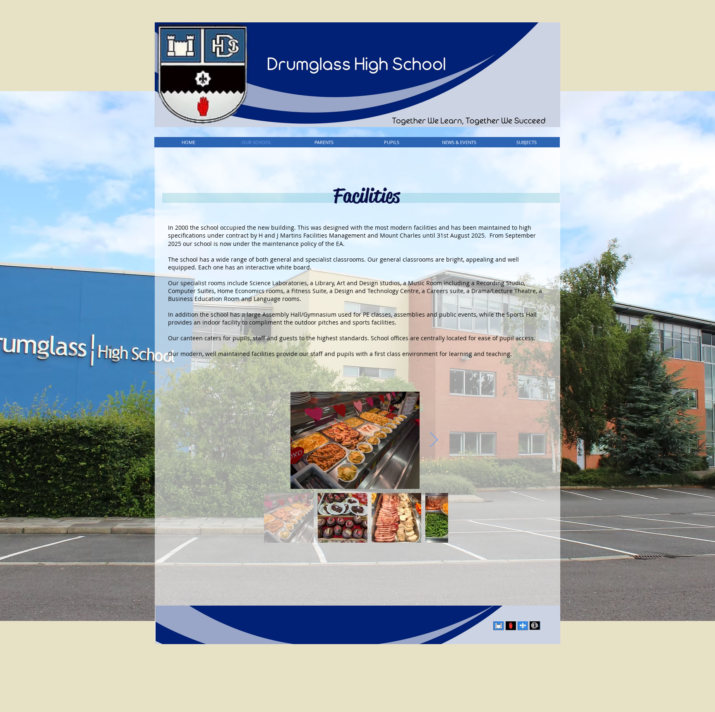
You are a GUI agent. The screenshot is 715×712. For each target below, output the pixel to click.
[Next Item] (434, 440)
